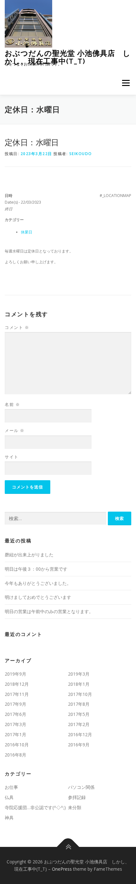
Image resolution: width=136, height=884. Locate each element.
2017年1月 (15, 734)
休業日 (26, 232)
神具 (9, 818)
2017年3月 (15, 724)
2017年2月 (79, 724)
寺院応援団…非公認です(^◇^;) (35, 807)
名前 (12, 404)
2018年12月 (17, 684)
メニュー (125, 83)
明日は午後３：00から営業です (36, 569)
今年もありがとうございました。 (38, 583)
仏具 (9, 797)
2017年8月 (79, 704)
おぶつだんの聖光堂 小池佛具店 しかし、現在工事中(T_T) (68, 57)
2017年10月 (80, 694)
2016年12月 (80, 734)
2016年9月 (79, 745)
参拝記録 (77, 797)
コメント (17, 327)
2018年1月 (79, 684)
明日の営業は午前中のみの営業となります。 (49, 611)
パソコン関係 (81, 787)
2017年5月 (79, 714)
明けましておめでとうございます (38, 597)
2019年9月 (15, 674)
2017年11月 (17, 694)
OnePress (62, 869)
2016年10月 (17, 745)
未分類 (74, 807)
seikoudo (80, 153)
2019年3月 (79, 674)
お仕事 (11, 787)
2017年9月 (15, 704)
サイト (12, 457)
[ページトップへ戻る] (68, 846)
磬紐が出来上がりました (29, 555)
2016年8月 (15, 755)
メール (15, 430)
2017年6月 (15, 714)
